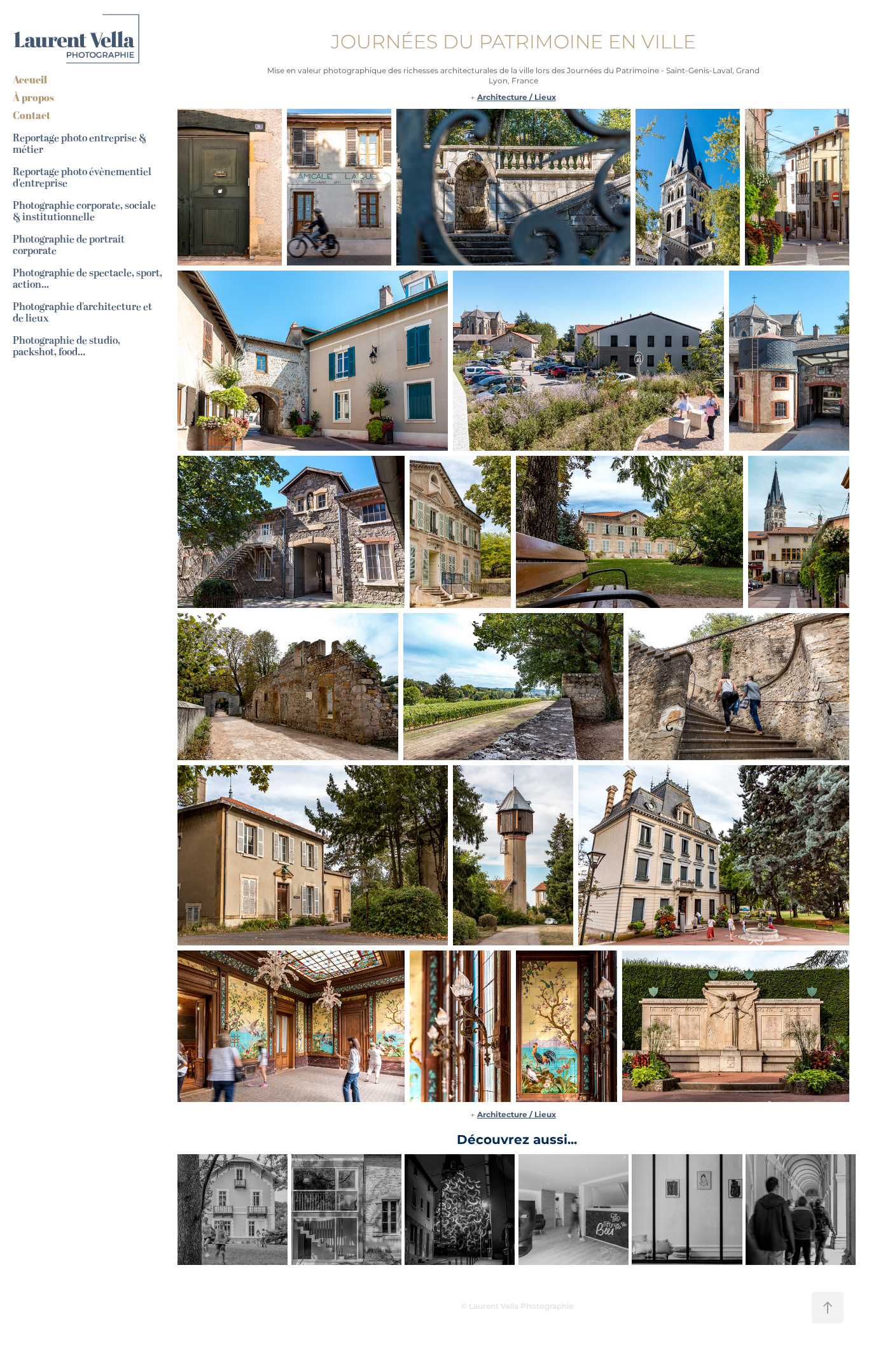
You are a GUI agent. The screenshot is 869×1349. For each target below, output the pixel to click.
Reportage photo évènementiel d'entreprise (82, 177)
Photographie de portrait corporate (69, 245)
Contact (31, 115)
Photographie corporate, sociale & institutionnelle (84, 211)
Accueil (30, 80)
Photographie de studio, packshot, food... (66, 346)
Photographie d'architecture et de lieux (82, 312)
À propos (33, 97)
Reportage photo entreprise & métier (79, 144)
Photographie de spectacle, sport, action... (87, 278)
